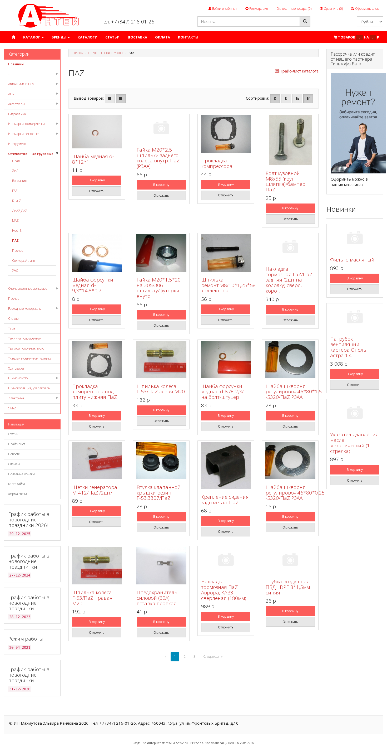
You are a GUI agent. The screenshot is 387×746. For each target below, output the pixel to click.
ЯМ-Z (12, 408)
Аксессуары (16, 104)
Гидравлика (17, 114)
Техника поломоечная (24, 338)
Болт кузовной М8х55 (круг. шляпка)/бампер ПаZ (285, 181)
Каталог (32, 37)
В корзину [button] (97, 180)
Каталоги (87, 37)
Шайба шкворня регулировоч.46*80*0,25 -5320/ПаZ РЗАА (295, 493)
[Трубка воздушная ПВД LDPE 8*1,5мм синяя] (290, 560)
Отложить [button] (97, 191)
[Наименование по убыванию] (286, 98)
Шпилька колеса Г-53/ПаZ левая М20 (161, 389)
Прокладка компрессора (216, 163)
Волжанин (19, 180)
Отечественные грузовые (30, 154)
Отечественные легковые (27, 288)
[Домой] (13, 37)
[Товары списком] (110, 98)
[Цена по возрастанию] (297, 98)
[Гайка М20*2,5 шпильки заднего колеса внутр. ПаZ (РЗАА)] (161, 128)
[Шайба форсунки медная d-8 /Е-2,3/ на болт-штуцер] (226, 359)
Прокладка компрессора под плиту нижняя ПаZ (94, 392)
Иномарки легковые (23, 134)
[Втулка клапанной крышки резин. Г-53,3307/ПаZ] (161, 460)
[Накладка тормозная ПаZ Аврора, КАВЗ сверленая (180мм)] (226, 560)
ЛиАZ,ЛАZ (19, 211)
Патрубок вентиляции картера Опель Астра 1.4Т (348, 347)
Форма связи (17, 494)
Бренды (59, 37)
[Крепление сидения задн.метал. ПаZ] (226, 465)
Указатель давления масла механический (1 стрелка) (354, 442)
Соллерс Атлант (23, 260)
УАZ (15, 270)
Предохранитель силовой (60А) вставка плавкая (157, 598)
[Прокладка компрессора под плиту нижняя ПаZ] (97, 359)
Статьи (112, 37)
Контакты (188, 37)
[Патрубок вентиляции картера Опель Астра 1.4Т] (355, 317)
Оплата (162, 37)
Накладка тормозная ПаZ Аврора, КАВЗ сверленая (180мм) (223, 590)
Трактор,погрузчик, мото (26, 348)
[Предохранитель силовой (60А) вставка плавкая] (161, 565)
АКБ (11, 94)
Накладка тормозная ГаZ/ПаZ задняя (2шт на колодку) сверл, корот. (289, 279)
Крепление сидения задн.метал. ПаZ (225, 499)
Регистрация (258, 8)
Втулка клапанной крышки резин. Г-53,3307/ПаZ (159, 493)
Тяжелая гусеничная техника (29, 358)
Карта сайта (16, 484)
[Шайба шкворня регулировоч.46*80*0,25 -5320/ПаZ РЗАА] (290, 460)
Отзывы (14, 464)
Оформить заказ (366, 8)
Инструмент (17, 144)
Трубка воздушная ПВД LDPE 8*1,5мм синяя (288, 587)
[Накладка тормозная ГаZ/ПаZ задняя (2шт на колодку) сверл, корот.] (290, 247)
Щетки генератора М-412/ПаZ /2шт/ (94, 490)
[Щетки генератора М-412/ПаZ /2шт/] (97, 460)
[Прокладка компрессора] (226, 134)
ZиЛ (15, 170)
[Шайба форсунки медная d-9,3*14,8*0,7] (97, 253)
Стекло (13, 318)
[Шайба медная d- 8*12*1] (97, 131)
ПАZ (15, 240)
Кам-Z (16, 200)
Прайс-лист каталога (299, 71)
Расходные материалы (25, 308)
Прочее (17, 250)
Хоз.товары (16, 368)
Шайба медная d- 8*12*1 (93, 159)
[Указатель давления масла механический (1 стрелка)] (355, 413)
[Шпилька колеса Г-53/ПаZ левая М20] (161, 359)
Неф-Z (17, 230)
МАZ (15, 220)
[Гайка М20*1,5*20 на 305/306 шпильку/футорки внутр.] (161, 253)
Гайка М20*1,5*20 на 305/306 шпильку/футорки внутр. (159, 288)
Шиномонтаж (18, 378)
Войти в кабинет (224, 8)
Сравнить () (333, 8)
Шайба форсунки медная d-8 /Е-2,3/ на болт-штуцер (222, 392)
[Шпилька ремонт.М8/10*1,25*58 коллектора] (226, 253)
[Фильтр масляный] (355, 238)
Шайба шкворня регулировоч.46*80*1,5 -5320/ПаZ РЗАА (294, 392)
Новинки (16, 64)
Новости (14, 454)
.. (9, 74)
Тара (11, 328)
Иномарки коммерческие (27, 124)
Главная (78, 53)
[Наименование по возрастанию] (275, 98)
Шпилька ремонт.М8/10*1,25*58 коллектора (228, 285)
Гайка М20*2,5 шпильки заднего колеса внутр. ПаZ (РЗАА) (158, 158)
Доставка (137, 37)
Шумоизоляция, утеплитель (29, 388)
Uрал (16, 161)
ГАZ (15, 190)
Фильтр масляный (352, 259)
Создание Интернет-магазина (153, 743)
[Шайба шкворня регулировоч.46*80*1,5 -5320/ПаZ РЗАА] (290, 359)
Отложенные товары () (293, 8)
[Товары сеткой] (121, 98)
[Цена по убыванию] (308, 98)
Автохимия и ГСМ (21, 84)
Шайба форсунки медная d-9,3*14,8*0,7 (92, 285)
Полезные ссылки (21, 474)
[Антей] (48, 15)
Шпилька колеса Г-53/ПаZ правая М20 (92, 598)
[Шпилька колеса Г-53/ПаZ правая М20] (97, 565)
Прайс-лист (16, 444)
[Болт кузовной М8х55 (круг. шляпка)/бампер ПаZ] (290, 140)
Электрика (16, 398)
